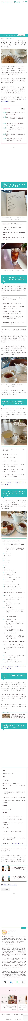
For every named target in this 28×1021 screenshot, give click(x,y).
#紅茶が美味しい (5, 889)
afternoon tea (11, 38)
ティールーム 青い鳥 (10, 2)
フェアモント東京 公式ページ (15, 843)
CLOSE (22, 108)
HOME (2, 1014)
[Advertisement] (14, 19)
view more (21, 35)
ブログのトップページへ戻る (9, 885)
